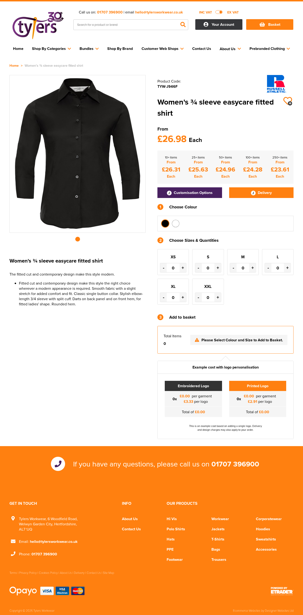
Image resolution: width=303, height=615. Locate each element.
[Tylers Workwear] (37, 25)
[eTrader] (282, 591)
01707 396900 (110, 12)
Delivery (264, 192)
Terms (13, 573)
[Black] (165, 223)
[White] (175, 223)
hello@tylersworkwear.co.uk (159, 12)
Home (14, 65)
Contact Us (131, 529)
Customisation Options (193, 192)
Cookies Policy (48, 573)
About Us (130, 519)
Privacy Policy (28, 573)
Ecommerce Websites (246, 610)
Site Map (108, 573)
